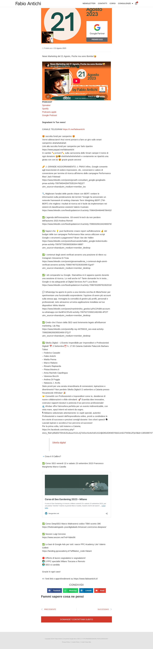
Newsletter (89, 3)
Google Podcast (49, 115)
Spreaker (46, 105)
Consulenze (124, 3)
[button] (54, 590)
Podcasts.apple (49, 112)
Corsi (113, 3)
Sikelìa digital (59, 442)
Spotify (45, 108)
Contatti (102, 3)
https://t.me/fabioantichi (74, 129)
